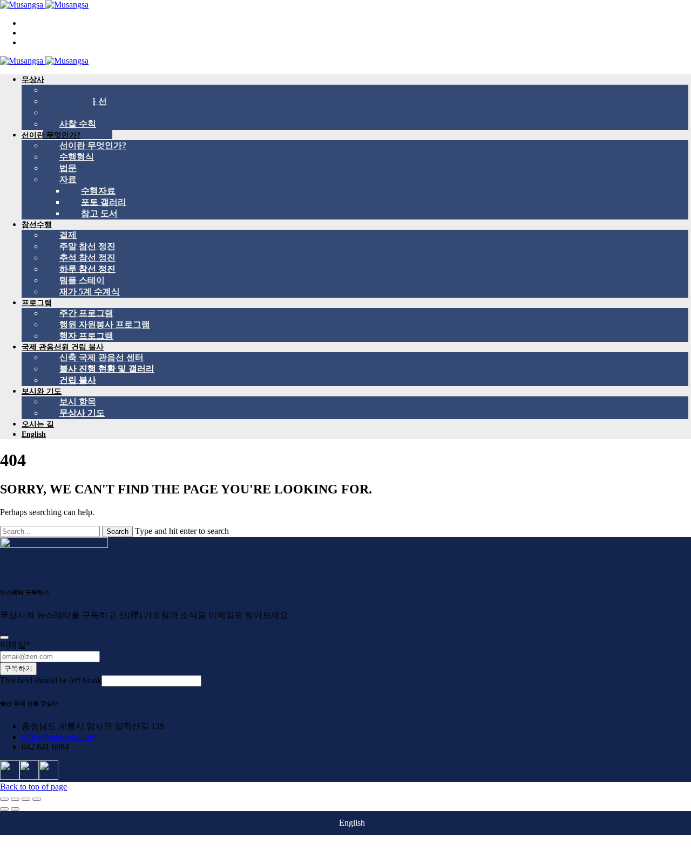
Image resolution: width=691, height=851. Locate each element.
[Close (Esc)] (4, 799)
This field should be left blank (50, 680)
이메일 (15, 644)
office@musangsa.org (59, 737)
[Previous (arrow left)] (4, 809)
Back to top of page (33, 786)
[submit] (4, 637)
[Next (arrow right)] (15, 809)
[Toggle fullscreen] (26, 799)
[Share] (15, 799)
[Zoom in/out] (36, 799)
